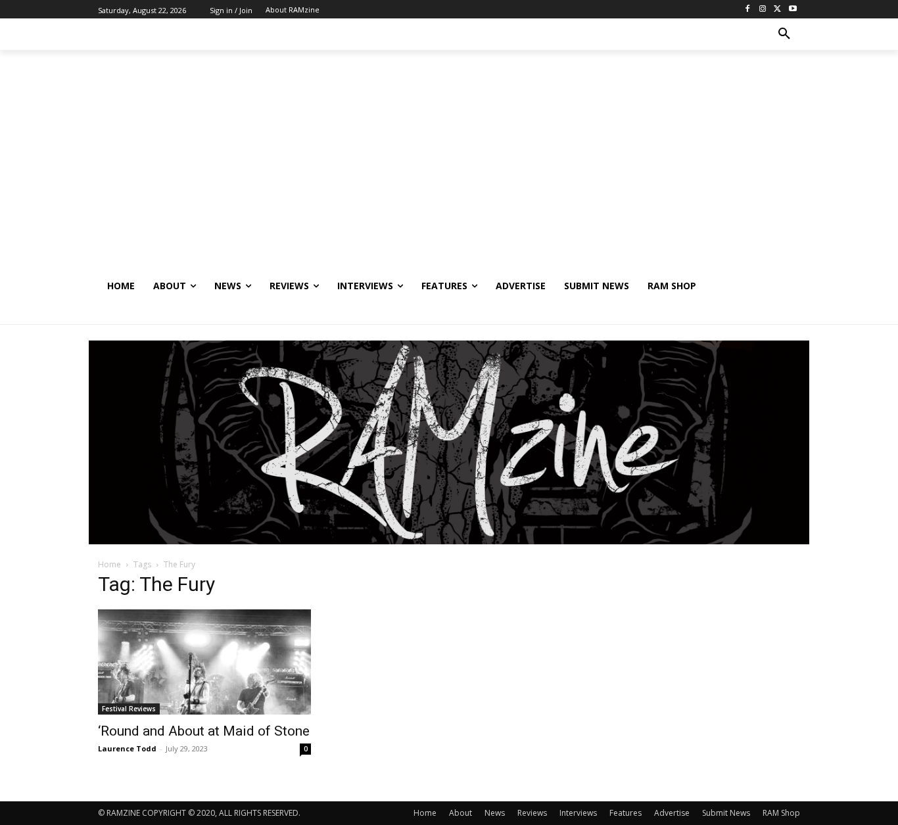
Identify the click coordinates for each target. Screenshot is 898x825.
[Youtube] (792, 9)
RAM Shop (781, 812)
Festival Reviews (129, 708)
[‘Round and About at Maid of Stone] (204, 662)
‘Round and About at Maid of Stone (204, 731)
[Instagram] (762, 9)
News (494, 812)
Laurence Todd (127, 748)
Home (109, 564)
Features (625, 812)
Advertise (672, 812)
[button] (784, 34)
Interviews (578, 812)
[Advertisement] (449, 172)
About (460, 812)
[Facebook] (747, 9)
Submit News (726, 812)
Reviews (532, 812)
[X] (777, 9)
